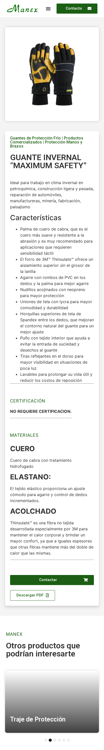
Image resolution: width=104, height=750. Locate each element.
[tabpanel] (52, 702)
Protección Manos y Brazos (46, 144)
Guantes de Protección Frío (35, 138)
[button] (48, 8)
